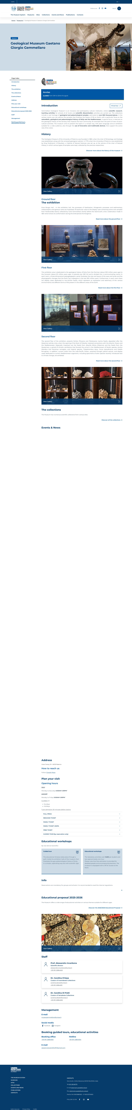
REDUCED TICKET (49, 818)
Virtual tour (115, 106)
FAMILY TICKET (48, 822)
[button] (118, 2)
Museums (20, 20)
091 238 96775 (73, 1084)
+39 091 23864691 (56, 985)
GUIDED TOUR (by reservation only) (55, 834)
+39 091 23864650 (57, 970)
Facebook (47, 1025)
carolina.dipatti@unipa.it (59, 997)
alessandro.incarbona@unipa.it (61, 968)
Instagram (57, 1025)
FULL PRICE (47, 814)
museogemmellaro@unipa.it (51, 1017)
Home (13, 20)
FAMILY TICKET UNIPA (51, 826)
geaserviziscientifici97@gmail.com (53, 1048)
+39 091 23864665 (47, 1039)
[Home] (17, 8)
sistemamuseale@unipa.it (79, 1087)
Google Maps (50, 772)
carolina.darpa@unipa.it (59, 983)
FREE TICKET (47, 830)
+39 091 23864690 (57, 1000)
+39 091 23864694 (75, 1039)
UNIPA (12, 2)
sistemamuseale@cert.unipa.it (79, 1091)
